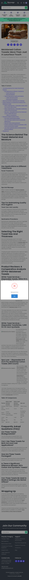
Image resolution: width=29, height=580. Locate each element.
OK (14, 296)
